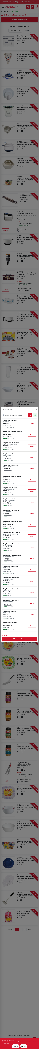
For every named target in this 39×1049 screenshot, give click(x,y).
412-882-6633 (8, 481)
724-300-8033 (8, 582)
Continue (15, 1046)
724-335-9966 (8, 436)
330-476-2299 (8, 627)
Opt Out (23, 1046)
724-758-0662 (8, 537)
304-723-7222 (8, 492)
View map (5, 635)
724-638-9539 (8, 593)
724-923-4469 (8, 605)
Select (32, 423)
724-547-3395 (8, 526)
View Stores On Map (19, 639)
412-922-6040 (8, 503)
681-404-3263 (8, 571)
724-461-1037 (8, 425)
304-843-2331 (8, 548)
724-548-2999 (8, 515)
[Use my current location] (35, 415)
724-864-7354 (8, 458)
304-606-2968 (8, 616)
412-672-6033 (8, 470)
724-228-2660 (8, 447)
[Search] (30, 415)
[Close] (36, 409)
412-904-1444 (8, 560)
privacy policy (6, 1042)
